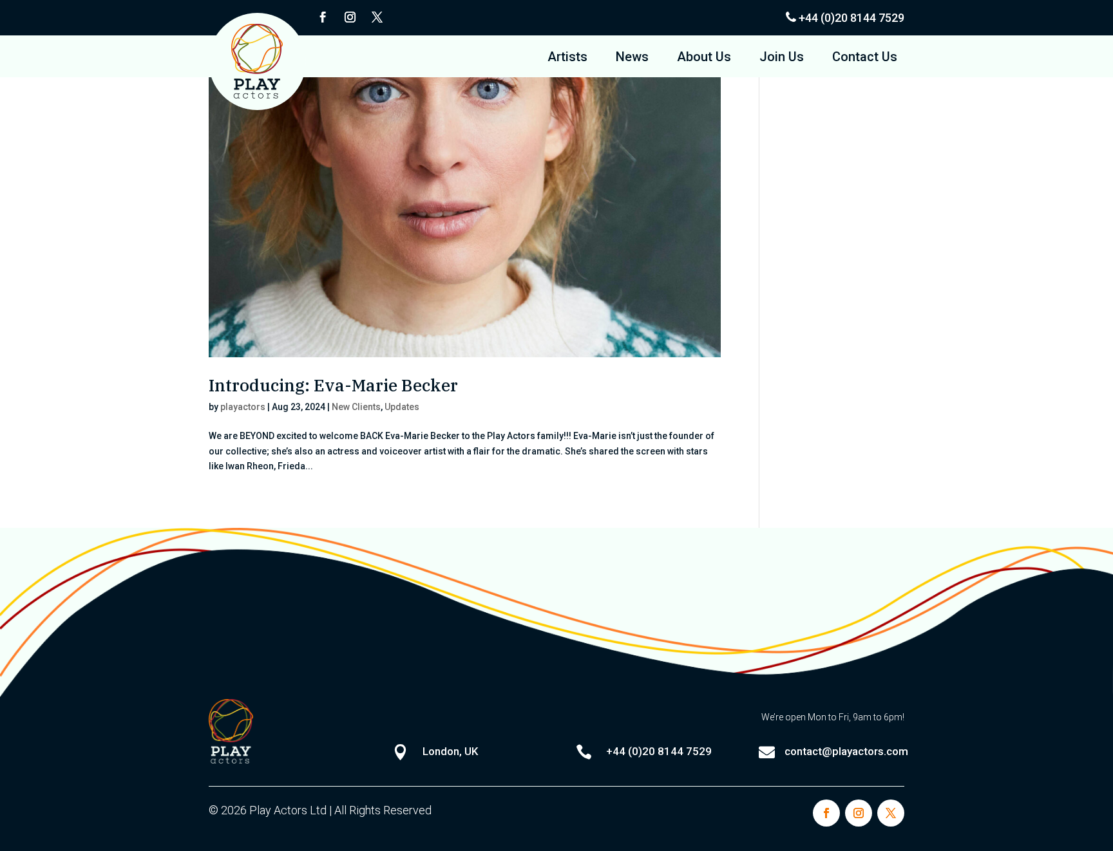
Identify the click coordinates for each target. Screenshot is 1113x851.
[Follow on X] (377, 17)
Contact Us (864, 58)
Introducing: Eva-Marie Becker (333, 385)
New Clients (356, 407)
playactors (242, 407)
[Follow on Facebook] (323, 17)
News (632, 58)
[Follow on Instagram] (350, 17)
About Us (704, 58)
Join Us (781, 58)
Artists (567, 58)
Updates (402, 407)
